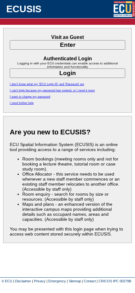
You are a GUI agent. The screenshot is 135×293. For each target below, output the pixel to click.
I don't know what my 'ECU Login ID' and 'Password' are (47, 84)
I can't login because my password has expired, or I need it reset (52, 90)
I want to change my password (30, 96)
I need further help (22, 103)
